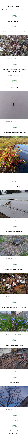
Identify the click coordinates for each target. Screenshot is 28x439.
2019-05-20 (9, 259)
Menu (14, 2)
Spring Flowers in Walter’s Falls (14, 269)
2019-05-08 (9, 297)
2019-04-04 (9, 410)
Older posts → (14, 420)
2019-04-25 (9, 372)
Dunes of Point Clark (14, 187)
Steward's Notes (14, 6)
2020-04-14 (9, 59)
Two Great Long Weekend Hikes (14, 231)
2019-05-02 (9, 334)
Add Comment (18, 59)
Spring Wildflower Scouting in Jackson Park (14, 307)
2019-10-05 (9, 176)
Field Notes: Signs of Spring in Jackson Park (14, 32)
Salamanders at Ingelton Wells (14, 345)
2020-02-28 (9, 122)
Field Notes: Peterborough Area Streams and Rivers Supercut (14, 70)
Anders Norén (16, 433)
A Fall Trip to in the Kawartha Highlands (14, 132)
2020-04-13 (9, 75)
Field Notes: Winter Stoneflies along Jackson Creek (14, 86)
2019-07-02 (9, 221)
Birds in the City (14, 382)
